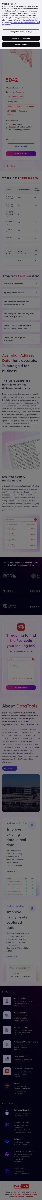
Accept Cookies (21, 45)
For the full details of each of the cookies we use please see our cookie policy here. (20, 22)
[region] (21, 24)
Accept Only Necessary (21, 38)
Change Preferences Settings (21, 32)
